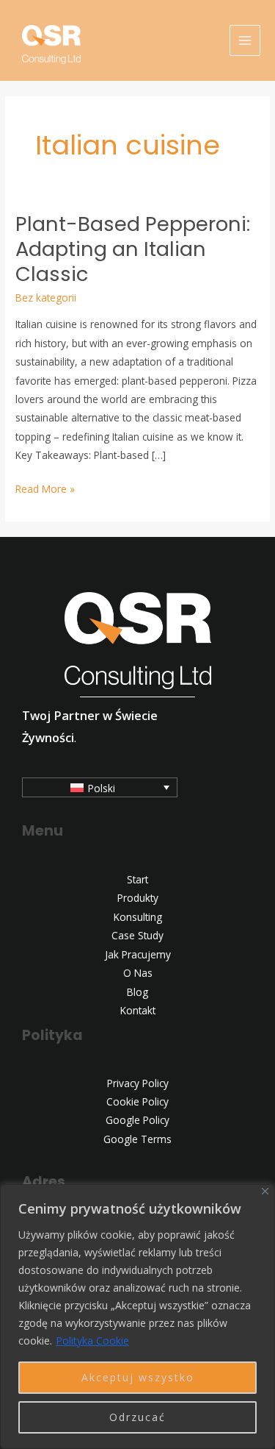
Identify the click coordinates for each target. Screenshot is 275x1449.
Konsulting (138, 917)
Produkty (137, 898)
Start (137, 879)
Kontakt (137, 1010)
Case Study (137, 935)
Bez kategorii (45, 298)
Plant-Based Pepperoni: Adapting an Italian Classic (132, 249)
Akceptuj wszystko (137, 1377)
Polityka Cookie (92, 1340)
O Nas (138, 973)
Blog (137, 992)
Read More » (45, 488)
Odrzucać (137, 1417)
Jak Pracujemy (138, 954)
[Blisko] (265, 1191)
